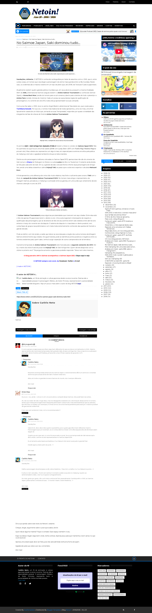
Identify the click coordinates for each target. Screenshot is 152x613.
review (120, 581)
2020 (106, 186)
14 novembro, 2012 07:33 (35, 421)
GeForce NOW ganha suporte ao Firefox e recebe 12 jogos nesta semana (118, 119)
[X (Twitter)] (30, 583)
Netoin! (68, 610)
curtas (102, 581)
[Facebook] (25, 583)
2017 (105, 192)
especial (119, 577)
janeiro (108, 284)
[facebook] (27, 2)
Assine (75, 585)
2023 (106, 179)
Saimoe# (25, 288)
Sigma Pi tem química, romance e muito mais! (119, 210)
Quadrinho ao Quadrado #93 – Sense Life (118, 136)
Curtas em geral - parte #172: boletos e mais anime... (119, 222)
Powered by (70, 592)
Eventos (119, 26)
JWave (106, 117)
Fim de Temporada (106, 587)
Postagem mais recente (26, 330)
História (115, 2)
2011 (69, 149)
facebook (83, 336)
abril (107, 278)
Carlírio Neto (33, 362)
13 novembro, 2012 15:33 (29, 394)
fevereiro (108, 282)
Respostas (27, 359)
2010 (106, 288)
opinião (111, 570)
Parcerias (26, 26)
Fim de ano (103, 598)
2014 (105, 198)
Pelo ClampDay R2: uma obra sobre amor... (120, 247)
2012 (105, 203)
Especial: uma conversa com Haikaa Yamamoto (118, 228)
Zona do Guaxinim (111, 140)
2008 (52, 149)
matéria (110, 581)
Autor (124, 2)
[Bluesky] (127, 609)
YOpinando (108, 148)
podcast (102, 574)
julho (107, 271)
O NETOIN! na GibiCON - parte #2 (117, 261)
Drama (100, 26)
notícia (122, 574)
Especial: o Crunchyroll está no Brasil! (118, 263)
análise (102, 570)
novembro (109, 207)
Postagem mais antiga (87, 330)
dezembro (109, 205)
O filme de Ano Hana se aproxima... (117, 217)
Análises (49, 26)
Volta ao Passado (64, 26)
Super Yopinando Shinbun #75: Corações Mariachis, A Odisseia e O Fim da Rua (118, 150)
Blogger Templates (54, 610)
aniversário (119, 594)
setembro (109, 267)
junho (107, 273)
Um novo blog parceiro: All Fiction (117, 239)
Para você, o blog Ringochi (114, 219)
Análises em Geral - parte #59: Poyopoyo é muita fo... (120, 242)
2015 (105, 196)
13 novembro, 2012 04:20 (29, 346)
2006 (106, 296)
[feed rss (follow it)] (17, 2)
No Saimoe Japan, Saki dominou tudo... (119, 245)
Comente (130, 161)
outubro (108, 265)
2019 (105, 188)
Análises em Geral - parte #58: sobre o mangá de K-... (118, 250)
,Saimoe (44, 47)
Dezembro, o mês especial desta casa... (119, 225)
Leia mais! (21, 580)
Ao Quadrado (109, 134)
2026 (106, 173)
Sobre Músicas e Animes (109, 591)
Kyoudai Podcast (106, 577)
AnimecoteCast (105, 594)
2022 (106, 182)
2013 (105, 200)
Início (108, 2)
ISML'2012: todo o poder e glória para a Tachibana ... (119, 256)
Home (19, 39)
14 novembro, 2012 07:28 (36, 364)
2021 (105, 184)
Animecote (60, 31)
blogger (29, 336)
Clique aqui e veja (82, 256)
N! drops (112, 574)
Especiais (90, 26)
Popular (118, 161)
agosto (108, 269)
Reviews (79, 26)
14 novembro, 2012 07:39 (29, 460)
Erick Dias (26, 392)
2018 (106, 190)
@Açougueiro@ (28, 344)
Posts (107, 161)
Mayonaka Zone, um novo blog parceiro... (120, 231)
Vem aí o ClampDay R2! (113, 259)
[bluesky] (20, 2)
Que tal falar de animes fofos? (115, 215)
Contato (132, 2)
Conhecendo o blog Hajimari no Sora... (118, 233)
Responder (25, 355)
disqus (56, 336)
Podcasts (38, 26)
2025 (105, 175)
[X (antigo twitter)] (24, 2)
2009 (106, 290)
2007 (106, 294)
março (107, 280)
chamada (121, 570)
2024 (106, 177)
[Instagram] (20, 583)
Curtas (108, 26)
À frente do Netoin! (26, 559)
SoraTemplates (29, 610)
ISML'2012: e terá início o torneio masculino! (120, 213)
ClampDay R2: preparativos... (115, 253)
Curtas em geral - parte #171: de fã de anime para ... (118, 236)
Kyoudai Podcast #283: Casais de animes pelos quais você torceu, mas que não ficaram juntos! (117, 128)
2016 (105, 194)
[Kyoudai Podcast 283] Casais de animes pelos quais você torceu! (88, 31)
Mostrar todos (132, 155)
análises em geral (106, 584)
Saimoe (25, 39)
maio (107, 276)
